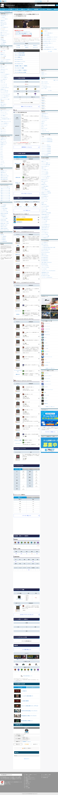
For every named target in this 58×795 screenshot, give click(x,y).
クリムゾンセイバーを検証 (4, 211)
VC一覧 (16, 9)
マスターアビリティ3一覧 (19, 34)
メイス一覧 (2, 161)
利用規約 (27, 780)
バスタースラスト (18, 295)
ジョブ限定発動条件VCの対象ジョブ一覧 (6, 119)
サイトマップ (28, 784)
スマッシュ (18, 331)
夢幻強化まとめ (35, 45)
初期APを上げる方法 (3, 226)
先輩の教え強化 (18, 177)
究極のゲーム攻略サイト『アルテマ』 (31, 774)
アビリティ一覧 (3, 82)
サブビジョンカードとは (4, 124)
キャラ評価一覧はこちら (26, 649)
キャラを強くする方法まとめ (5, 87)
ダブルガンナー (35, 206)
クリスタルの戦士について (4, 97)
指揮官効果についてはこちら (27, 147)
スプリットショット (18, 393)
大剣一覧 (2, 146)
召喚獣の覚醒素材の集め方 (4, 179)
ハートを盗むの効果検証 (4, 208)
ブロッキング (18, 362)
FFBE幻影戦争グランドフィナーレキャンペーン (23, 31)
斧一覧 (1, 149)
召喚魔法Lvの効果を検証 (4, 228)
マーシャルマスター (27, 206)
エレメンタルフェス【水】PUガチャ (6, 59)
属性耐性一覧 (2, 102)
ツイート (18, 744)
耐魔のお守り (18, 374)
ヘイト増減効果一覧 (3, 216)
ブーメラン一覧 (3, 166)
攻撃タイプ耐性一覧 (3, 104)
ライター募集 (28, 787)
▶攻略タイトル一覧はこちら (50, 368)
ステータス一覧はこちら (26, 515)
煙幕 (18, 385)
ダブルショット (18, 416)
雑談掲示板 (2, 234)
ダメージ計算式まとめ (4, 79)
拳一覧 (1, 154)
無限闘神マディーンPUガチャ (5, 61)
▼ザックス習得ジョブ (18, 57)
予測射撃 (18, 432)
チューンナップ (18, 443)
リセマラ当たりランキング (4, 30)
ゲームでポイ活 (37, 1)
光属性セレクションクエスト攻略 (5, 198)
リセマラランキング (35, 47)
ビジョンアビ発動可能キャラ (5, 123)
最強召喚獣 (36, 9)
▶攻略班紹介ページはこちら (27, 741)
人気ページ (33, 687)
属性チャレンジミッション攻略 (5, 99)
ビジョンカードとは (3, 126)
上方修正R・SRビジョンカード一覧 (6, 121)
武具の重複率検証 (3, 206)
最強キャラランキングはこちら (26, 106)
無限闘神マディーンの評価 (28, 33)
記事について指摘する (27, 748)
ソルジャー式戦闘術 (18, 605)
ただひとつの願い (3, 50)
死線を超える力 (18, 254)
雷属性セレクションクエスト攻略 (5, 195)
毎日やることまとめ (3, 22)
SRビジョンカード (3, 133)
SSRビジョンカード (3, 131)
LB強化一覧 (26, 47)
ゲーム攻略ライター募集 (47, 774)
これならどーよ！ (18, 287)
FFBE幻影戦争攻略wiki (9, 5)
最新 (54, 80)
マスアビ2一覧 (18, 47)
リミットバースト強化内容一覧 (5, 74)
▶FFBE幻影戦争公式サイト (17, 681)
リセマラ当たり (43, 9)
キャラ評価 (10, 9)
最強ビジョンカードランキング (5, 110)
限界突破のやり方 (3, 89)
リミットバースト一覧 (4, 84)
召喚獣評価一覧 (3, 20)
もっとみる (50, 90)
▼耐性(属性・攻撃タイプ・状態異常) (20, 65)
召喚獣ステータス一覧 (4, 174)
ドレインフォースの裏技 (4, 218)
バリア (18, 236)
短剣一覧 (2, 156)
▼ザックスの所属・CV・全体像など (20, 70)
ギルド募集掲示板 (3, 40)
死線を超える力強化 (18, 163)
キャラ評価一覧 (18, 45)
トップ (3, 9)
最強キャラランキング (20, 659)
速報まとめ (2, 25)
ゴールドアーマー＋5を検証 (4, 221)
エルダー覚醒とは (3, 115)
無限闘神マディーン (3, 54)
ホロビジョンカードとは (4, 117)
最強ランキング (27, 45)
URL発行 (27, 744)
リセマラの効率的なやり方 (4, 27)
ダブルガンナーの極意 (17, 440)
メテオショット (18, 263)
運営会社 (27, 786)
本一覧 (1, 164)
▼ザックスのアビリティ (18, 59)
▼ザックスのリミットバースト (19, 61)
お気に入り (36, 744)
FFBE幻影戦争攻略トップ (4, 15)
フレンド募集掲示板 (3, 42)
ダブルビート (18, 339)
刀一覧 (1, 159)
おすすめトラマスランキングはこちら (26, 614)
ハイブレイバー (18, 272)
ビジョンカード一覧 (3, 112)
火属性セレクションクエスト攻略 (5, 188)
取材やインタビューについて (30, 777)
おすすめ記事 (20, 687)
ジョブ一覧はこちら (26, 210)
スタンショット (18, 424)
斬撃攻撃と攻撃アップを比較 (5, 223)
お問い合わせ (28, 783)
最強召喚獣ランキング (4, 35)
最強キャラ (23, 9)
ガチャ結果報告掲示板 (4, 241)
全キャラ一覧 (2, 67)
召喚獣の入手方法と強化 (4, 177)
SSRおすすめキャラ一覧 (4, 69)
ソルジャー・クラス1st (18, 206)
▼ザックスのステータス (18, 63)
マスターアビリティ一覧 (4, 92)
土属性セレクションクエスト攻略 (5, 193)
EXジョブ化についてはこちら (26, 193)
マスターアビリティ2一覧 (28, 34)
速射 (18, 401)
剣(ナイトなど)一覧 (3, 141)
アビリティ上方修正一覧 (4, 77)
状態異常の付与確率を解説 (4, 213)
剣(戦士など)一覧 (3, 139)
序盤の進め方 (49, 9)
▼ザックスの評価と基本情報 (19, 52)
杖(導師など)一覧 (3, 144)
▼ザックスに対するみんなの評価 (20, 72)
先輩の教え (18, 314)
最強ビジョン (29, 9)
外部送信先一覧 (45, 777)
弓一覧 (1, 151)
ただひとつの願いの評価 (19, 33)
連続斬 (18, 245)
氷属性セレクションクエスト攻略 (5, 190)
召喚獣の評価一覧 (3, 172)
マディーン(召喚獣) (3, 56)
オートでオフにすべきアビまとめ (5, 94)
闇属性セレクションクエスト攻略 (5, 200)
